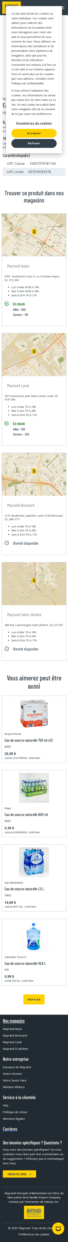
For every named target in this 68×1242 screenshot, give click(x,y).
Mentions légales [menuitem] (14, 1118)
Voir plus (34, 999)
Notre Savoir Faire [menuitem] (14, 1080)
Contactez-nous (17, 1173)
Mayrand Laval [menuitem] (12, 1042)
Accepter (34, 133)
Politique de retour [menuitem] (15, 1112)
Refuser (34, 143)
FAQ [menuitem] (5, 1105)
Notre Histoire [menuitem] (12, 1074)
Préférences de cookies (34, 1234)
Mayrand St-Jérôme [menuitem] (15, 1049)
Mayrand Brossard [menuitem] (15, 1035)
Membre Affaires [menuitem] (14, 1087)
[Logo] (34, 1212)
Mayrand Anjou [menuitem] (12, 1029)
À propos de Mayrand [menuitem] (17, 1067)
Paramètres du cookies (34, 123)
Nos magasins (14, 1020)
